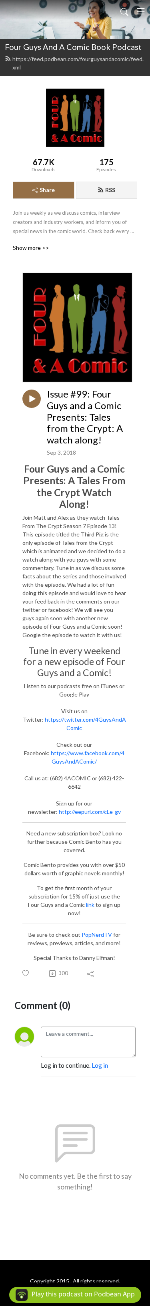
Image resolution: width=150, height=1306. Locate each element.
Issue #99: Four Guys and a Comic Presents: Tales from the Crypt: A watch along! (85, 416)
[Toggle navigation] (141, 11)
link (90, 904)
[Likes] (26, 973)
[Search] (124, 11)
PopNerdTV (97, 934)
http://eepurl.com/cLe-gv (90, 811)
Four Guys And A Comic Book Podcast (73, 46)
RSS (110, 189)
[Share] (91, 973)
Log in (100, 1065)
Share (47, 189)
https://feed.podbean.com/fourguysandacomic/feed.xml (78, 63)
